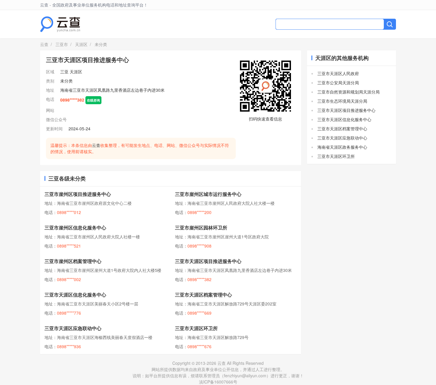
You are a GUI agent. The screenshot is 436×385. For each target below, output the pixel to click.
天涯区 (81, 44)
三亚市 (61, 44)
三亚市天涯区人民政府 (338, 73)
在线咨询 (93, 100)
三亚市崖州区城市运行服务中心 (208, 194)
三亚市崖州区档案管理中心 (72, 261)
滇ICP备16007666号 (218, 382)
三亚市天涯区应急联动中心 (72, 328)
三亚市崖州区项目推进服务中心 (77, 194)
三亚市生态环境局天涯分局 (342, 101)
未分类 (66, 81)
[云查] (60, 24)
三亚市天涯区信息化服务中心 (75, 294)
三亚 (64, 72)
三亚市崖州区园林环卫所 (201, 227)
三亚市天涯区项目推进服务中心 (208, 261)
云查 (44, 44)
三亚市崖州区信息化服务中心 (75, 227)
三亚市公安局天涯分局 (338, 82)
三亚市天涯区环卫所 (196, 328)
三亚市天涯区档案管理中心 (203, 294)
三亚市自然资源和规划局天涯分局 (348, 92)
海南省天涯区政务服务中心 (342, 147)
